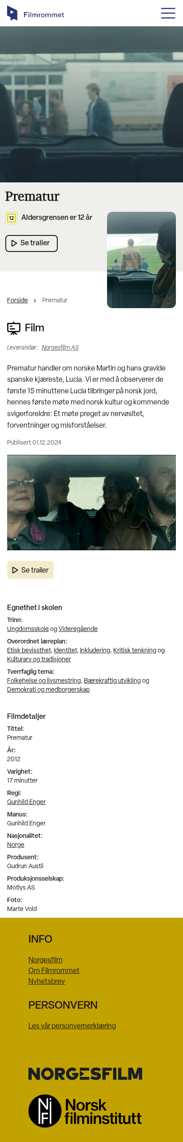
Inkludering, (96, 650)
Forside (17, 300)
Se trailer (34, 570)
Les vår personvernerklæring (72, 1026)
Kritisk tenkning (134, 650)
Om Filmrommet (54, 971)
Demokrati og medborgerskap (48, 690)
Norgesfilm (45, 960)
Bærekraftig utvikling (112, 681)
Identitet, (66, 650)
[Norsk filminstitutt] (91, 1111)
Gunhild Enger (26, 802)
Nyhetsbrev (46, 981)
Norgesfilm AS (60, 348)
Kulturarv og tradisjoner (39, 659)
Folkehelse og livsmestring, (45, 681)
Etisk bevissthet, (29, 650)
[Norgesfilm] (91, 1074)
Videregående (78, 629)
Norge (15, 845)
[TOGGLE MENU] (168, 13)
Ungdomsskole (28, 629)
